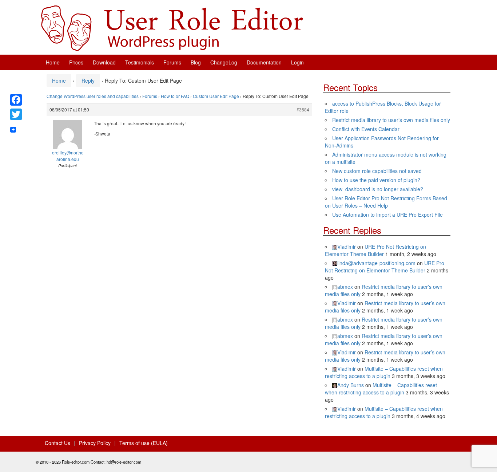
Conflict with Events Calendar (365, 129)
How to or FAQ (175, 96)
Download (104, 62)
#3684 (303, 109)
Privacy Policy (95, 443)
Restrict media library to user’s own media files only (391, 119)
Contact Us (57, 443)
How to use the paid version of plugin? (376, 180)
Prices (76, 62)
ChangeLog (223, 62)
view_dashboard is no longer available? (377, 189)
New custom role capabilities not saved (377, 170)
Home (53, 62)
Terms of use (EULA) (143, 443)
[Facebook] (16, 100)
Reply (88, 80)
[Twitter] (16, 114)
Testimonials (139, 62)
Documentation (264, 62)
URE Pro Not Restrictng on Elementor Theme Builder (375, 250)
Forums (172, 62)
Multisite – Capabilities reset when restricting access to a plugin (384, 372)
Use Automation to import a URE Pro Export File (387, 214)
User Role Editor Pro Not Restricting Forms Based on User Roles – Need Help (386, 201)
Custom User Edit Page (216, 96)
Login (297, 62)
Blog (196, 62)
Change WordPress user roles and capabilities (93, 96)
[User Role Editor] (172, 27)
